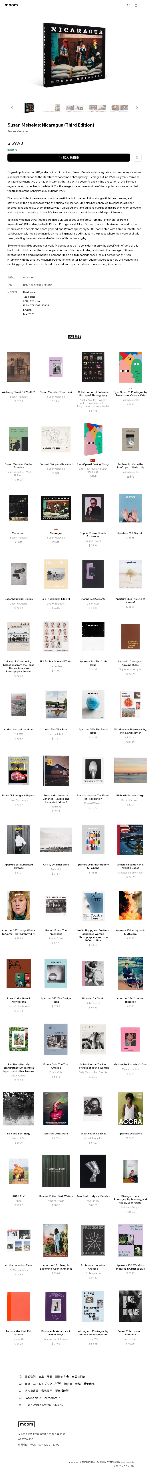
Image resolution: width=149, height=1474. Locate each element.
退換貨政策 (31, 1390)
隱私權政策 (62, 1390)
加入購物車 (71, 157)
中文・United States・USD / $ (44, 1405)
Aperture (28, 277)
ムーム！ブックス (47, 1384)
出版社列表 (78, 1376)
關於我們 (30, 1376)
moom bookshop (11, 5)
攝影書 (68, 1384)
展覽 (49, 1376)
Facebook (31, 1398)
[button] (12, 108)
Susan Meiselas (17, 131)
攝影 (25, 284)
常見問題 (46, 1390)
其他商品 (89, 1384)
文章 (41, 1376)
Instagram (50, 1398)
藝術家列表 (62, 1376)
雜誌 (78, 1384)
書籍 (27, 1384)
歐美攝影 (36, 284)
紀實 (44, 284)
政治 (50, 284)
